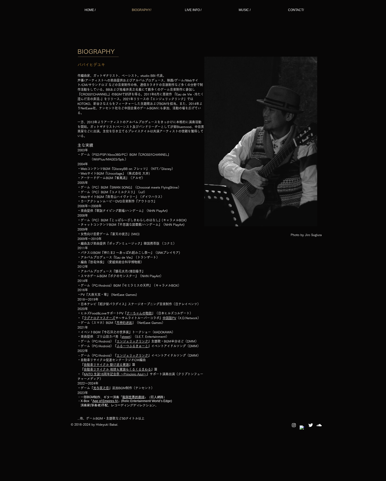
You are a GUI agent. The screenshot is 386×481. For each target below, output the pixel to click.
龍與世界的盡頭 (133, 397)
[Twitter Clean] (310, 425)
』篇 (132, 364)
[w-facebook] (302, 428)
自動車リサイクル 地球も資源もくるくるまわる (117, 369)
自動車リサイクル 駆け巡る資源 (106, 364)
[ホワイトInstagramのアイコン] (293, 425)
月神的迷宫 (124, 322)
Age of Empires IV (105, 401)
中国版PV (169, 317)
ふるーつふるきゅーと (132, 346)
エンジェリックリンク (132, 341)
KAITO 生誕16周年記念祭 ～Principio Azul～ (115, 374)
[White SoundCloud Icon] (319, 425)
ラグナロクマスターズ (99, 317)
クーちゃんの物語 (139, 313)
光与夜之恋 (101, 387)
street (126, 336)
